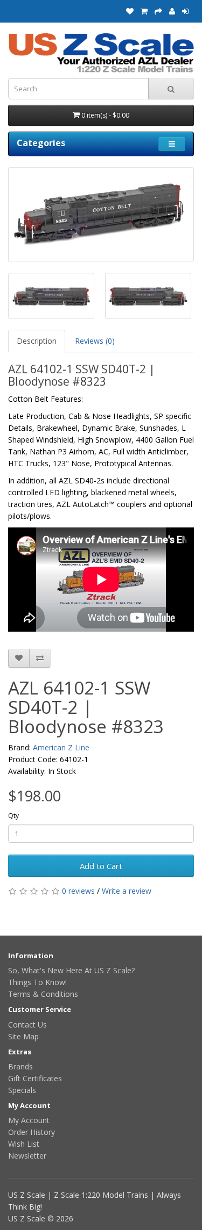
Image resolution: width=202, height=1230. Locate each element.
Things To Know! (37, 982)
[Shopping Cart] (144, 11)
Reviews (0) (95, 341)
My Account (29, 1120)
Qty (13, 815)
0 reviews (78, 891)
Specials (22, 1090)
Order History (31, 1132)
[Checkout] (158, 11)
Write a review (126, 891)
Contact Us (27, 1024)
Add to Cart (101, 865)
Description (37, 341)
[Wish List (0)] (130, 11)
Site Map (23, 1036)
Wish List (23, 1144)
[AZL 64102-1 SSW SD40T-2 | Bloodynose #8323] (101, 215)
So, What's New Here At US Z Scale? (71, 970)
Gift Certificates (35, 1078)
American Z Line (61, 747)
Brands (20, 1066)
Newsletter (27, 1156)
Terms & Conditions (43, 994)
